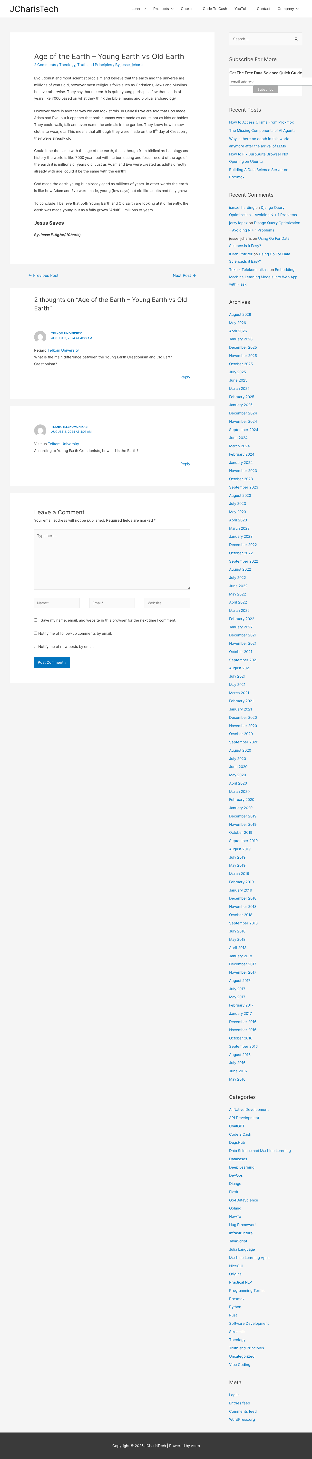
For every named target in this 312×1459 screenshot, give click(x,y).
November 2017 (242, 972)
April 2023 (238, 520)
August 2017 (240, 980)
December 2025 (243, 347)
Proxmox (236, 1298)
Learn (136, 8)
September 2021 (243, 660)
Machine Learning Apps (249, 1257)
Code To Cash (215, 8)
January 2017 (240, 1013)
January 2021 (240, 709)
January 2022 (241, 627)
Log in (234, 1394)
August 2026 (240, 314)
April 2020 (238, 783)
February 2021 (241, 701)
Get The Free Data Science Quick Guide (265, 73)
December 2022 (243, 544)
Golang (235, 1208)
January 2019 (240, 890)
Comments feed (243, 1411)
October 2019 (240, 832)
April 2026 (238, 331)
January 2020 (241, 808)
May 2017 (237, 997)
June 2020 (238, 766)
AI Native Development (249, 1109)
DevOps (236, 1175)
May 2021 (237, 684)
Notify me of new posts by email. (66, 646)
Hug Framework (243, 1224)
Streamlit (237, 1331)
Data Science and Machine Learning (260, 1150)
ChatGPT (237, 1126)
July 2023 (237, 503)
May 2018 (237, 939)
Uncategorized (241, 1356)
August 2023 (240, 495)
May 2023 (237, 511)
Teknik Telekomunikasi (69, 427)
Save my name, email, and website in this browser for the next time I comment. (108, 620)
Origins (235, 1274)
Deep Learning (241, 1167)
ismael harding (241, 207)
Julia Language (242, 1249)
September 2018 (243, 923)
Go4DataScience (243, 1200)
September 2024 (243, 429)
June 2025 (238, 380)
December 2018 (242, 898)
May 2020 (237, 775)
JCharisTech (34, 9)
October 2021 (240, 651)
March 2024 (239, 446)
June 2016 (238, 1071)
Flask (233, 1192)
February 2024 (241, 454)
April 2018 (237, 947)
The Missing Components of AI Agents (262, 130)
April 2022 (238, 602)
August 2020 (240, 750)
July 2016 (237, 1062)
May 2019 (237, 865)
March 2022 (239, 610)
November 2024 (243, 421)
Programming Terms (246, 1290)
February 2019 (241, 882)
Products (161, 8)
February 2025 (241, 396)
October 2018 (240, 914)
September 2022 (243, 561)
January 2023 (241, 536)
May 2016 (237, 1079)
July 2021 (237, 676)
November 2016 (242, 1029)
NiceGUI (236, 1266)
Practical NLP (240, 1282)
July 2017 (237, 989)
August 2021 (240, 668)
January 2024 (241, 462)
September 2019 (243, 840)
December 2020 (243, 717)
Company (286, 8)
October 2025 (241, 364)
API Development (244, 1117)
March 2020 (239, 791)
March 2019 (239, 873)
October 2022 (241, 553)
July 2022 (237, 577)
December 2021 (242, 635)
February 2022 (241, 618)
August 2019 (240, 849)
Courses (188, 8)
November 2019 (242, 824)
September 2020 (243, 742)
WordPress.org (242, 1419)
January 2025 (241, 405)
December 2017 (242, 964)
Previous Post (43, 275)
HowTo (235, 1216)
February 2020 (241, 799)
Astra (195, 1445)
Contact (263, 8)
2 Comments (45, 64)
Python (235, 1307)
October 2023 (241, 479)
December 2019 (242, 816)
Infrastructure (241, 1233)
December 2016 (242, 1021)
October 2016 (240, 1038)
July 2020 (237, 758)
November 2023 (243, 470)
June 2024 (238, 437)
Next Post (184, 275)
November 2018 (242, 906)
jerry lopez (238, 223)
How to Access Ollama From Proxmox (261, 122)
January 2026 (241, 339)
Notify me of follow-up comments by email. (75, 633)
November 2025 (243, 355)
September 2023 (243, 487)
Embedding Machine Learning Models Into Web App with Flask (263, 277)
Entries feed (239, 1403)
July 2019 (237, 857)
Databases (238, 1159)
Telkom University (66, 333)
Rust (233, 1315)
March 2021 (239, 693)
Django (235, 1183)
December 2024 (243, 413)
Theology (67, 64)
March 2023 (239, 528)
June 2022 (238, 586)
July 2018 (237, 931)
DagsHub (237, 1142)
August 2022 (240, 569)
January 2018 (240, 956)
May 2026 (237, 322)
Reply (185, 377)
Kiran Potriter (241, 254)
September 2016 (243, 1046)
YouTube (242, 8)
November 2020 (243, 725)
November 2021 (242, 643)
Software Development (249, 1323)
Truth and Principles (94, 64)
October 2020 (241, 733)
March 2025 (239, 388)
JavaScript (238, 1241)
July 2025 (237, 372)
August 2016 (240, 1054)
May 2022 (237, 594)
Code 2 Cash (240, 1134)
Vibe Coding (239, 1364)
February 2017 (241, 1005)
